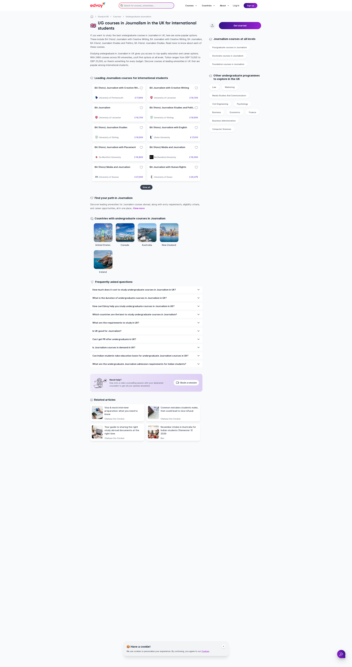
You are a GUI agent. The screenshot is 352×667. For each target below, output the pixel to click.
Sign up (250, 5)
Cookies (205, 651)
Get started (240, 25)
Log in (236, 5)
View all (146, 187)
